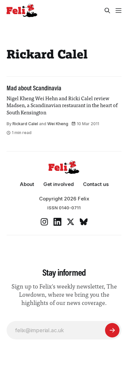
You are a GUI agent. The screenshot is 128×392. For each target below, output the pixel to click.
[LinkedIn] (57, 222)
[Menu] (118, 10)
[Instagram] (44, 222)
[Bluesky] (84, 222)
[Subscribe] (112, 330)
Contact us (96, 184)
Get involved (58, 184)
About (27, 184)
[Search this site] (107, 10)
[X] (71, 222)
